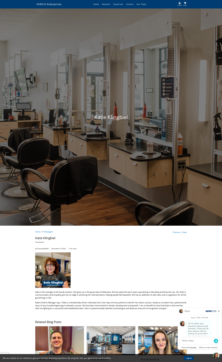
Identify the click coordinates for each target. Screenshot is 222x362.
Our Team (141, 4)
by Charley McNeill (42, 249)
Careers (130, 4)
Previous (176, 232)
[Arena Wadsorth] (111, 340)
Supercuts (118, 4)
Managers (48, 232)
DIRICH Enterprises (49, 4)
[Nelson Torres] (59, 340)
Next (185, 232)
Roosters (106, 4)
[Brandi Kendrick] (162, 340)
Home (96, 4)
